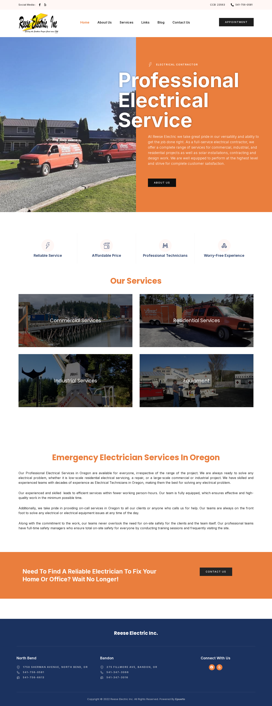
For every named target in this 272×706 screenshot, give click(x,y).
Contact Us (181, 22)
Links (145, 22)
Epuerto (180, 699)
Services (126, 22)
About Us (104, 22)
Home (84, 22)
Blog (161, 22)
